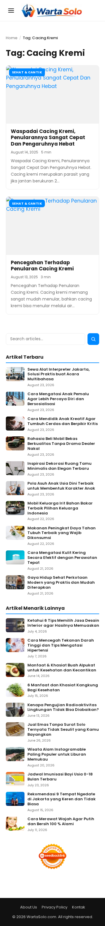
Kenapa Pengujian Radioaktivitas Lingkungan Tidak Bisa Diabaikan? (63, 708)
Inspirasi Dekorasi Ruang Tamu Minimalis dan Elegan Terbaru (59, 466)
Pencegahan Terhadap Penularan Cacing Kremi (42, 265)
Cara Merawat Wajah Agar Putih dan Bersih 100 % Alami (60, 822)
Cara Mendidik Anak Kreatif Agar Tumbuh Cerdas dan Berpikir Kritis (62, 421)
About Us (28, 907)
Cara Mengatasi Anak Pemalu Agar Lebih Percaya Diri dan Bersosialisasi (58, 399)
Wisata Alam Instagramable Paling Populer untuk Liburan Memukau (56, 754)
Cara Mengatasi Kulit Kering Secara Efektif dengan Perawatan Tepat (62, 557)
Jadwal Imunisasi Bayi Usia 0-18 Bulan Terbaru (60, 777)
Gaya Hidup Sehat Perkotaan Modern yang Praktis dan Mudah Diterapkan (61, 582)
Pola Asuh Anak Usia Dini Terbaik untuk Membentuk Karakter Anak (61, 486)
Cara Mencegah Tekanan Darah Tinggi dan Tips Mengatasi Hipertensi (60, 645)
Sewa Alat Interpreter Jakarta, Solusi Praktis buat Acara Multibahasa (58, 374)
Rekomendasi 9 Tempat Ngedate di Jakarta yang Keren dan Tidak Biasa (61, 799)
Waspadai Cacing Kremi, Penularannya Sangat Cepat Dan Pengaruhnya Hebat (48, 137)
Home (12, 38)
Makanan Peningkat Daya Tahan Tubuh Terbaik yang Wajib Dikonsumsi (61, 533)
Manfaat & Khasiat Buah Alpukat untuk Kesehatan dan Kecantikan (61, 668)
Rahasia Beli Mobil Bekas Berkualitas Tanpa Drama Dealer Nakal (61, 443)
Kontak (78, 907)
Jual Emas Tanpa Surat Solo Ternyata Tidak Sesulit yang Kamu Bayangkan (63, 729)
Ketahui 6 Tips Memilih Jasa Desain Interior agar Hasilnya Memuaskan (63, 623)
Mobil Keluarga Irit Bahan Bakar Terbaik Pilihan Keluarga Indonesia (60, 508)
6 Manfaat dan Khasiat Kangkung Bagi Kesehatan (62, 688)
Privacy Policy (54, 907)
